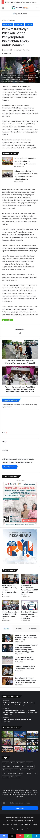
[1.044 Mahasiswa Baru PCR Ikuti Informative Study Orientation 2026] (10, 605)
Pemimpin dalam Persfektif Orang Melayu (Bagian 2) (25, 667)
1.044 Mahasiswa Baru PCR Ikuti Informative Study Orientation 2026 (10, 615)
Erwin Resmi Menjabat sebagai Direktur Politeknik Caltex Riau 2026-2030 (29, 615)
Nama (4, 433)
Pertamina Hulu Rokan (26, 770)
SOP (22, 824)
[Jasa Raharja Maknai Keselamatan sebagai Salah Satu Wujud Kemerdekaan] (7, 749)
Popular (6, 629)
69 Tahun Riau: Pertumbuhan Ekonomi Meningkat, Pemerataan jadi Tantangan (25, 161)
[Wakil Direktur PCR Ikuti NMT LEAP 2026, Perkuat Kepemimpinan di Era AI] (10, 579)
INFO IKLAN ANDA (31, 824)
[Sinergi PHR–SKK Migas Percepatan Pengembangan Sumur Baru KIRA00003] (20, 734)
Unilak (18, 777)
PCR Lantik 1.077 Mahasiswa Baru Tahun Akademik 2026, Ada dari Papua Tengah (29, 590)
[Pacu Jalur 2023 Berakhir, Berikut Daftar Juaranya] (7, 660)
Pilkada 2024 (12, 773)
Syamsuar (5, 777)
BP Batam (5, 763)
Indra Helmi (7, 50)
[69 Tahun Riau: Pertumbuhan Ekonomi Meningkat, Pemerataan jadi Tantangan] (7, 161)
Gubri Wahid (20, 763)
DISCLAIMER (29, 821)
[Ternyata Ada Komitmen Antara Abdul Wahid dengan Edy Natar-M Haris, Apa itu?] (7, 681)
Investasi (29, 763)
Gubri (12, 763)
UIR (12, 777)
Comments (32, 629)
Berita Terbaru (7, 24)
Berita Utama (19, 24)
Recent (18, 629)
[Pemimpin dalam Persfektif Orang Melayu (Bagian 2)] (7, 670)
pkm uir (21, 773)
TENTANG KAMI (12, 821)
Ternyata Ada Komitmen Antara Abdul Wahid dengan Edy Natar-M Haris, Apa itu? (25, 680)
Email (4, 441)
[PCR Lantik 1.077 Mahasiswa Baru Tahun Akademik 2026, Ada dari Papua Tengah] (29, 579)
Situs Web (5, 450)
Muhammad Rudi (7, 770)
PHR (4, 773)
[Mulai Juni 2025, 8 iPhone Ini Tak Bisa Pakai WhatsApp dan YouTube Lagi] (7, 638)
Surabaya (12, 20)
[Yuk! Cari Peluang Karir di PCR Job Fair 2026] (7, 741)
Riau (35, 773)
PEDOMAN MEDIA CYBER (11, 824)
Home (5, 20)
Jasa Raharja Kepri (18, 766)
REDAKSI (21, 821)
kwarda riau (30, 766)
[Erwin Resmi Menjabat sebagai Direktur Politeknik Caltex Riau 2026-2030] (29, 605)
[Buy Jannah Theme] (20, 13)
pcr (16, 770)
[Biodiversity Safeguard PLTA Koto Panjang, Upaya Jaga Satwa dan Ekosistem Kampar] (7, 734)
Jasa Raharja (6, 766)
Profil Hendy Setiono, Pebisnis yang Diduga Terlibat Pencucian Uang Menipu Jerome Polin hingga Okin (26, 648)
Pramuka (28, 773)
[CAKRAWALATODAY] (20, 7)
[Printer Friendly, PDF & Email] (7, 320)
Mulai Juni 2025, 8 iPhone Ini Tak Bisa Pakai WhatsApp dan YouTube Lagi (26, 637)
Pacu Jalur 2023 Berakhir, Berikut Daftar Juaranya (24, 658)
